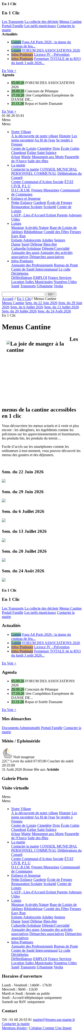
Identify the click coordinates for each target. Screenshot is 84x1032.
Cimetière (44, 148)
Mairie (26, 157)
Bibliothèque (33, 232)
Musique (17, 228)
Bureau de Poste (66, 265)
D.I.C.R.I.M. (20, 190)
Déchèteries (19, 273)
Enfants (16, 240)
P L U (26, 186)
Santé (15, 286)
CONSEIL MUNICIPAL (58, 169)
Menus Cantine (70, 22)
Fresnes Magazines (45, 190)
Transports (28, 286)
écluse (15, 157)
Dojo (56, 148)
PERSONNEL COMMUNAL (33, 173)
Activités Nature (37, 228)
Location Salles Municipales (32, 282)
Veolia (58, 286)
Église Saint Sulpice (41, 153)
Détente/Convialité (56, 248)
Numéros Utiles (65, 282)
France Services (59, 278)
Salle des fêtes (38, 161)
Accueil (7, 299)
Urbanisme (45, 286)
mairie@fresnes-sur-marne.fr (54, 1020)
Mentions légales (14, 1028)
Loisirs (16, 42)
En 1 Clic (24, 299)
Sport (25, 244)
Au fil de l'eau (44, 140)
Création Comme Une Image (50, 1028)
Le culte (64, 269)
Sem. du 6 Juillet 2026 (26, 307)
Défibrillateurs (21, 278)
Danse (16, 244)
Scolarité (49, 207)
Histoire (65, 136)
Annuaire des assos (25, 253)
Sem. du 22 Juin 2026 (41, 303)
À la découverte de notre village (34, 136)
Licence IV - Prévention (52, 54)
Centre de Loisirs (23, 148)
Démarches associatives (46, 257)
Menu (6, 120)
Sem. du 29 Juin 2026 (23, 491)
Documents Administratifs (21, 728)
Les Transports (13, 22)
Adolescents (32, 240)
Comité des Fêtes (56, 232)
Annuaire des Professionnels (32, 265)
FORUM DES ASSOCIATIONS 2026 (51, 50)
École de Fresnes (59, 203)
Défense (36, 244)
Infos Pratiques (22, 54)
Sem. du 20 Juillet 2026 (19, 311)
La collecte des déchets (41, 22)
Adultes (47, 240)
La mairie (18, 165)
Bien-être (50, 244)
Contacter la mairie (25, 169)
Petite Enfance (21, 203)
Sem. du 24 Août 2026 (54, 311)
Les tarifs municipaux (40, 26)
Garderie (39, 203)
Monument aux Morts (48, 157)
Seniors (59, 240)
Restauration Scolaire (26, 207)
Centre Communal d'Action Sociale (37, 182)
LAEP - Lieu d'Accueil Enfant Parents (39, 215)
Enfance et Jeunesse (26, 198)
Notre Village (21, 132)
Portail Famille (12, 26)
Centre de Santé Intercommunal (34, 269)
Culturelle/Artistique (26, 248)
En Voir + (9, 71)
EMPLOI (40, 278)
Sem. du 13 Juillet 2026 (61, 307)
